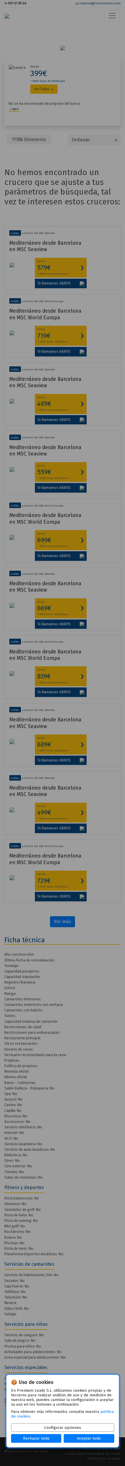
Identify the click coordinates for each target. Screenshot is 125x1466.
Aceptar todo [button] (89, 1438)
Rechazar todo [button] (36, 1438)
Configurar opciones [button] (62, 1427)
